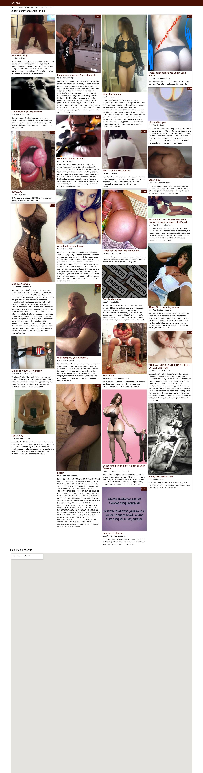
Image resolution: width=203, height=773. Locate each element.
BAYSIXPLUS (15, 3)
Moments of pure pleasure (71, 158)
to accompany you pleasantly (72, 357)
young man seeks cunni (161, 476)
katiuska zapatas (112, 94)
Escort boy (17, 435)
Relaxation (108, 375)
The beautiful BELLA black (117, 170)
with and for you (157, 122)
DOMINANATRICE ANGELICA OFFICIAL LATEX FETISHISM (169, 366)
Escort (60, 472)
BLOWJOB (17, 191)
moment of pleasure (113, 533)
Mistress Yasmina (21, 284)
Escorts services (17, 7)
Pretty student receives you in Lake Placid (167, 74)
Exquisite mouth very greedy (27, 370)
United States (30, 7)
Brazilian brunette (112, 299)
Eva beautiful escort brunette (27, 111)
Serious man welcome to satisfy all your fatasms (124, 467)
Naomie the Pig (20, 55)
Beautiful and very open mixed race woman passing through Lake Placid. (168, 220)
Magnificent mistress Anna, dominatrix (77, 75)
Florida (40, 7)
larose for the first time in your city (121, 250)
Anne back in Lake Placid (70, 246)
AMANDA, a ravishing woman (164, 307)
